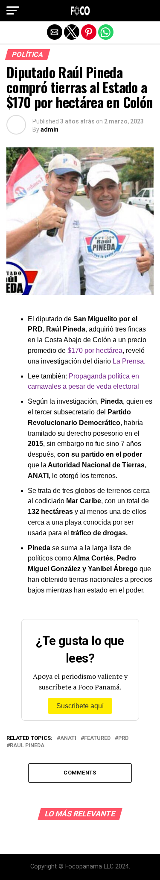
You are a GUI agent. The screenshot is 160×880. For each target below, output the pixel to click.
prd (123, 738)
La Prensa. (128, 361)
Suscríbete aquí (80, 706)
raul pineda (27, 745)
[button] (12, 10)
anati (68, 738)
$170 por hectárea (94, 350)
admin (49, 129)
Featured (97, 738)
